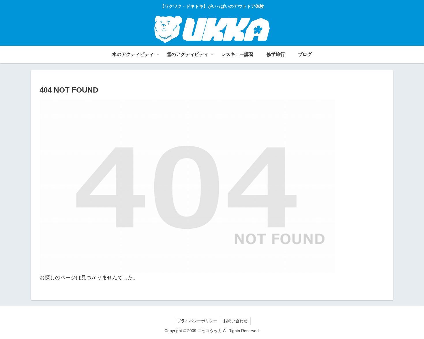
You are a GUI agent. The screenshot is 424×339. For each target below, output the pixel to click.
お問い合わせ (235, 321)
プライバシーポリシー (197, 321)
